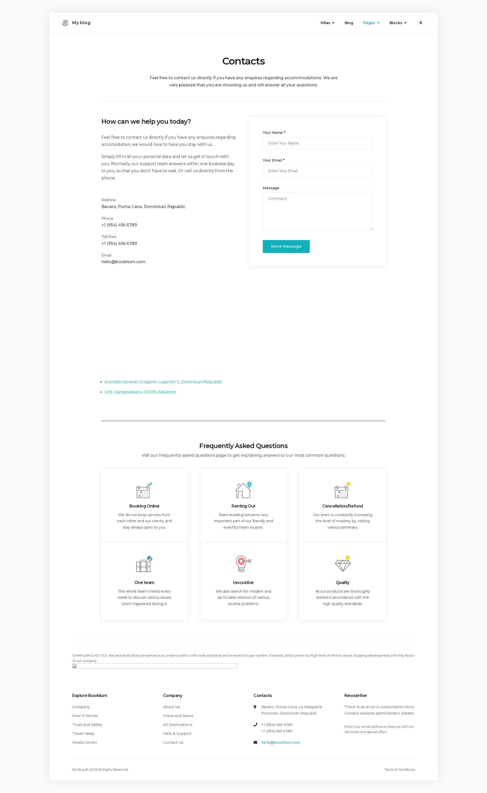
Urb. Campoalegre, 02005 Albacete (140, 392)
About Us (171, 707)
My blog (81, 22)
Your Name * (274, 132)
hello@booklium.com (123, 261)
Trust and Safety (87, 724)
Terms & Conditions (399, 769)
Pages (369, 23)
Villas (325, 23)
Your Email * (274, 160)
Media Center (84, 742)
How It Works (85, 715)
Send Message (286, 246)
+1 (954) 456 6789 (119, 225)
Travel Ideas (83, 733)
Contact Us (173, 742)
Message (271, 188)
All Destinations (178, 724)
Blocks (396, 23)
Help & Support (177, 733)
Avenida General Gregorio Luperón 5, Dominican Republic (163, 381)
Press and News (178, 715)
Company (81, 707)
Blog (349, 23)
